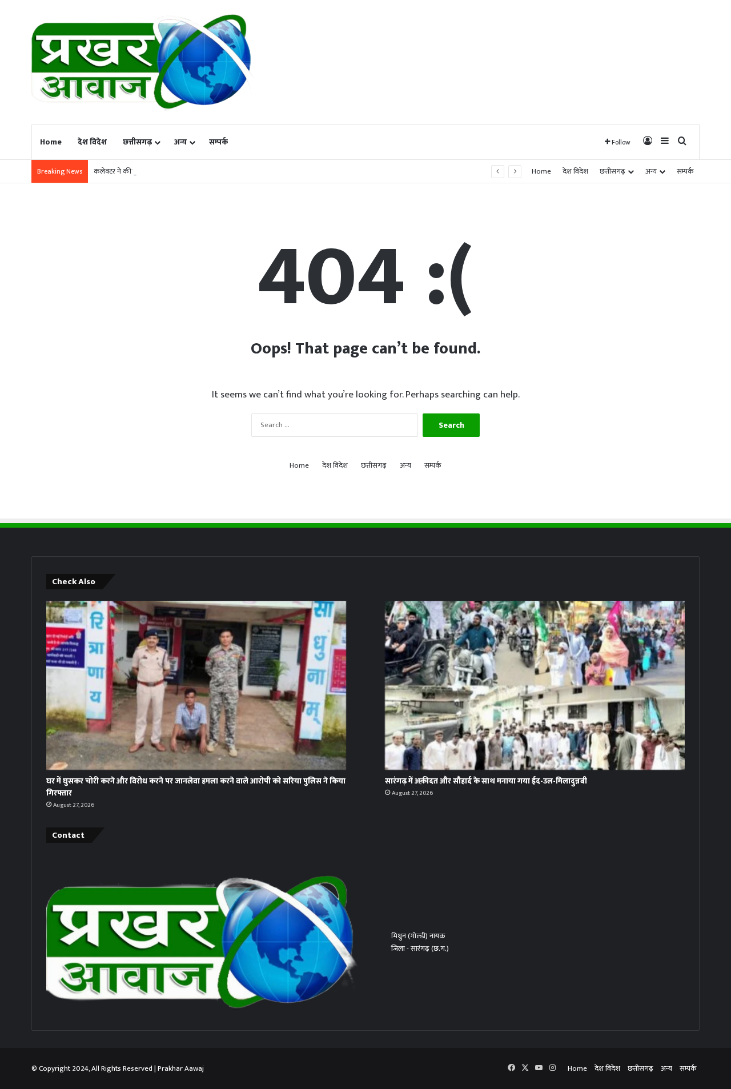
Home (51, 141)
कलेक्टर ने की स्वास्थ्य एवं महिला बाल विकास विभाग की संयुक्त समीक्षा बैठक (194, 171)
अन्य (180, 141)
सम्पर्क (218, 141)
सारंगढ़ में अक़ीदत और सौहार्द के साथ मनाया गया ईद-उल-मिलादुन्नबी (486, 780)
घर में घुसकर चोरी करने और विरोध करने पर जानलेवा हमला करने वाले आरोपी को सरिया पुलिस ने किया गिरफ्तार (196, 786)
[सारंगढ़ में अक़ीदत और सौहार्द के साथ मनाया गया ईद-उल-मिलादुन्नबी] (535, 685)
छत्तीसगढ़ (137, 141)
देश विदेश (92, 141)
